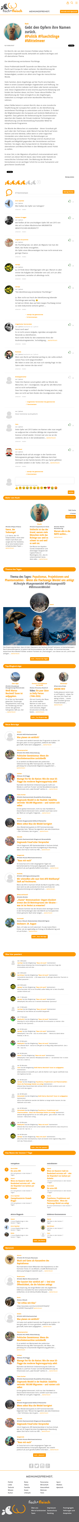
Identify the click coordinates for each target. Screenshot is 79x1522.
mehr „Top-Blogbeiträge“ (39, 717)
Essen (26, 1490)
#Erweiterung (58, 528)
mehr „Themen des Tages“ (39, 659)
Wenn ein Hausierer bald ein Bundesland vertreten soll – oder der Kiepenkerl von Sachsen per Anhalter (23, 1185)
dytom (19, 1255)
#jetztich (9, 1248)
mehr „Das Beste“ (39, 1240)
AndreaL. (20, 873)
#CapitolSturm (40, 527)
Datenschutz (52, 1510)
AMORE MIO (59, 688)
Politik (10, 1482)
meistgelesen (15, 1163)
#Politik (31, 36)
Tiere (42, 1493)
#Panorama (58, 686)
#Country (38, 688)
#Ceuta (25, 858)
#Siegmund (38, 839)
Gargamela (20, 855)
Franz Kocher (21, 795)
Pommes (18, 352)
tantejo (17, 264)
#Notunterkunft (33, 1279)
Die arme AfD (16, 1171)
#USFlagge (26, 776)
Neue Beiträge (12, 724)
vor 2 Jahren (19, 203)
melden (24, 209)
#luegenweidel (35, 583)
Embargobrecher (20, 377)
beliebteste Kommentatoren (56, 1214)
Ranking (50, 1513)
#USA (47, 527)
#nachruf (45, 688)
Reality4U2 (20, 1019)
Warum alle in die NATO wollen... (62, 532)
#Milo (28, 753)
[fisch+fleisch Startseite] (39, 7)
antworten (18, 209)
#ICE (24, 753)
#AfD (24, 734)
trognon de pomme (21, 240)
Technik (11, 1487)
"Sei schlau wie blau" (26, 1302)
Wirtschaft (44, 1485)
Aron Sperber (19, 201)
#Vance (18, 527)
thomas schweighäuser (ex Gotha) (39, 684)
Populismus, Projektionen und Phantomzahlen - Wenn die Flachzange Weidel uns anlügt (39, 578)
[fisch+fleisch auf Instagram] (42, 1466)
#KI (24, 1258)
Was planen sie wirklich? (28, 737)
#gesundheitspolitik (33, 876)
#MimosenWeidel (39, 587)
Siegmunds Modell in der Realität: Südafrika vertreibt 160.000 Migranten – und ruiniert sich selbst (38, 802)
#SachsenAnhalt (31, 734)
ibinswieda (20, 1096)
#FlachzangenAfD (55, 583)
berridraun (20, 975)
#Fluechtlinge (48, 36)
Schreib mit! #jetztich (69, 11)
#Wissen (20, 776)
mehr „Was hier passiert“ (39, 1147)
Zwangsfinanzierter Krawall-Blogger (21, 1199)
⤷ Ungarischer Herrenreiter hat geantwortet (40, 402)
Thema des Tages (13, 569)
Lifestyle (27, 1493)
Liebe (10, 1485)
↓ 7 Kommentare (30, 404)
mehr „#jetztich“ (39, 1455)
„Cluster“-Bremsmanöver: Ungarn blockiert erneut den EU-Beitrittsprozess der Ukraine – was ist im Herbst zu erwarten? (37, 902)
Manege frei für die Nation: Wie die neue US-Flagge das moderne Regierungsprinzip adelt (37, 780)
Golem (19, 732)
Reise (26, 1482)
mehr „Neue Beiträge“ (39, 936)
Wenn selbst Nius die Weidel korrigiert (34, 823)
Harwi (52, 604)
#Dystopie (34, 1258)
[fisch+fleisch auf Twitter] (37, 1466)
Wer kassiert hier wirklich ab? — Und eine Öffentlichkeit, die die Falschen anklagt (36, 1283)
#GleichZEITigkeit (43, 921)
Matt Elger (15, 683)
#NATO (62, 527)
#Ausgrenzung (11, 688)
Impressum (51, 1508)
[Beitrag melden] (69, 177)
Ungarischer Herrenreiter (23, 324)
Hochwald (20, 918)
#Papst (13, 527)
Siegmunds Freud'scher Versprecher (33, 842)
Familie (27, 1487)
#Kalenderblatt (33, 921)
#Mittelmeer (35, 40)
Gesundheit (44, 1487)
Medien (59, 1485)
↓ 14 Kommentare (31, 317)
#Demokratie (20, 688)
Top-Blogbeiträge (13, 666)
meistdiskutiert (52, 1163)
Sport (58, 1482)
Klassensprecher (22, 750)
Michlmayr (63, 683)
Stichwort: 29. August (26, 923)
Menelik (19, 837)
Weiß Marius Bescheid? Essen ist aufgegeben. (14, 693)
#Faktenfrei (42, 821)
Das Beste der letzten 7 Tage (18, 1153)
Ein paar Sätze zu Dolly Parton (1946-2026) (39, 693)
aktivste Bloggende (17, 1214)
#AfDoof (35, 821)
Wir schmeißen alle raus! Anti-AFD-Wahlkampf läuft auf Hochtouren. (38, 880)
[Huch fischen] (70, 516)
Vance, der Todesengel (11, 531)
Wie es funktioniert (38, 1510)
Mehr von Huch (12, 497)
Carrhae (20, 963)
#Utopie (28, 1258)
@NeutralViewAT (22, 895)
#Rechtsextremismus (35, 858)
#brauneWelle (46, 839)
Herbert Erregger (20, 217)
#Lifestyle (20, 583)
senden (71, 492)
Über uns (34, 1508)
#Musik (25, 921)
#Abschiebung (35, 753)
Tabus (26, 1485)
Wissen (10, 1490)
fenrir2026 (14, 1168)
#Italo (64, 686)
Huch (27, 23)
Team (33, 1513)
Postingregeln (68, 1508)
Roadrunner (21, 1276)
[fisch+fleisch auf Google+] (48, 1466)
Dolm (12, 1233)
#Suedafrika (38, 797)
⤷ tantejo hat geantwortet (34, 314)
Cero (16, 424)
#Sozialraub (15, 686)
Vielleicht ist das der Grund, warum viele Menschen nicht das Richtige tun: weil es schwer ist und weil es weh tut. (39, 536)
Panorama (44, 1482)
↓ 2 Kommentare (30, 474)
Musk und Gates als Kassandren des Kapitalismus (33, 1262)
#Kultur (32, 688)
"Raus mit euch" (24, 860)
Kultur (10, 1493)
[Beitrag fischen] (68, 192)
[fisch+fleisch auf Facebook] (31, 1466)
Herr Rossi (18, 449)
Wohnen (43, 1490)
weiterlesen (10, 548)
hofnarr (19, 773)
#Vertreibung (46, 797)
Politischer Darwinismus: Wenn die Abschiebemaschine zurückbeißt (33, 757)
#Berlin (25, 1279)
